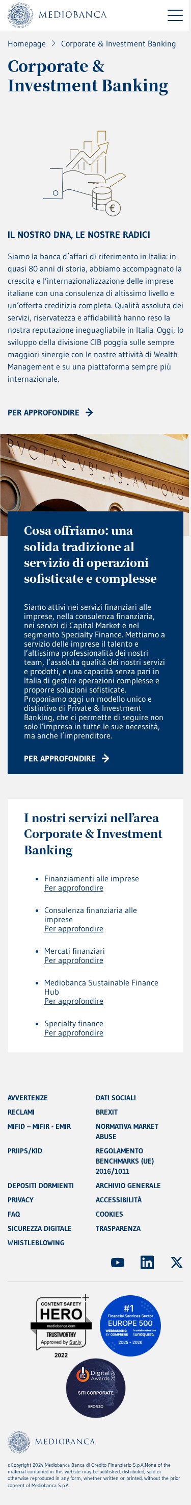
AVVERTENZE (28, 1097)
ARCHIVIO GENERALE (128, 1185)
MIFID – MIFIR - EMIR (39, 1126)
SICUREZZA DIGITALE (40, 1228)
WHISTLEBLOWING (36, 1242)
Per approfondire (73, 887)
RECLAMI (21, 1112)
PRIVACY (21, 1199)
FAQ (14, 1214)
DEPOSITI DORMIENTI (41, 1185)
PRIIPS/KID (25, 1150)
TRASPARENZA (118, 1228)
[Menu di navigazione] (175, 15)
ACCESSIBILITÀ (119, 1199)
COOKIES (109, 1214)
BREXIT (107, 1112)
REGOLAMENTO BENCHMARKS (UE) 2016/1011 (125, 1161)
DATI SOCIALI (116, 1097)
